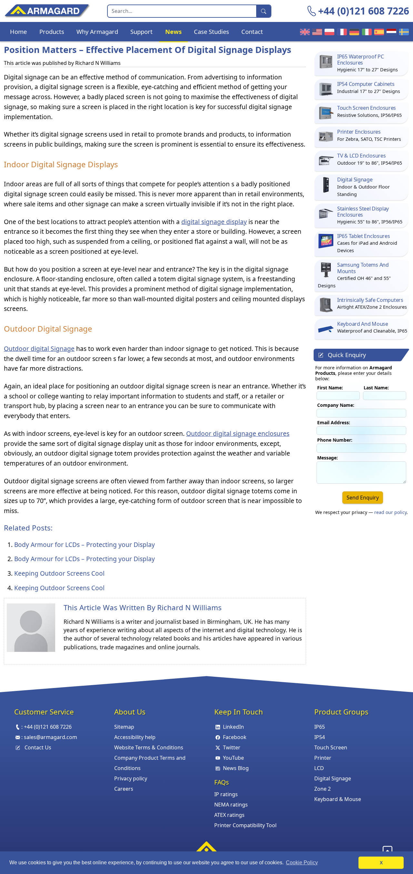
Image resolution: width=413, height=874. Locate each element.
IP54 (319, 737)
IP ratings (226, 794)
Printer (322, 757)
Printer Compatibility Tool (245, 825)
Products (51, 31)
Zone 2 (322, 788)
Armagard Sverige (403, 31)
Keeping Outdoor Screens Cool (59, 573)
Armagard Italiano (366, 31)
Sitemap (124, 726)
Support (141, 31)
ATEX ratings (229, 814)
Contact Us (38, 747)
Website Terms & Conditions (148, 747)
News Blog (236, 768)
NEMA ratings (231, 804)
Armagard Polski (328, 31)
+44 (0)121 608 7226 (363, 10)
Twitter (231, 747)
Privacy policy (130, 778)
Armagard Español (378, 31)
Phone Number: (334, 440)
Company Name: (335, 405)
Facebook (235, 737)
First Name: (330, 388)
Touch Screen (330, 747)
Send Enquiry (363, 497)
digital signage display (214, 221)
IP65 (319, 726)
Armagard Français (341, 31)
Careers (123, 788)
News (173, 31)
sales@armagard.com (50, 737)
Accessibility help (135, 737)
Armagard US (316, 31)
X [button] (381, 862)
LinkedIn (233, 726)
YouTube (233, 757)
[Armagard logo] (206, 848)
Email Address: (333, 422)
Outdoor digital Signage (39, 348)
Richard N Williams (189, 607)
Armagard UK (304, 31)
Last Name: (376, 388)
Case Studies (211, 31)
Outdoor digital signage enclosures (237, 433)
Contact (252, 31)
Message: (327, 458)
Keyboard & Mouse (337, 799)
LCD (319, 768)
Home (18, 31)
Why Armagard (97, 31)
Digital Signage (332, 778)
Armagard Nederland (390, 31)
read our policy (390, 512)
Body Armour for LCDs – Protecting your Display (84, 544)
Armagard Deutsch (353, 31)
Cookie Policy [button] (302, 862)
